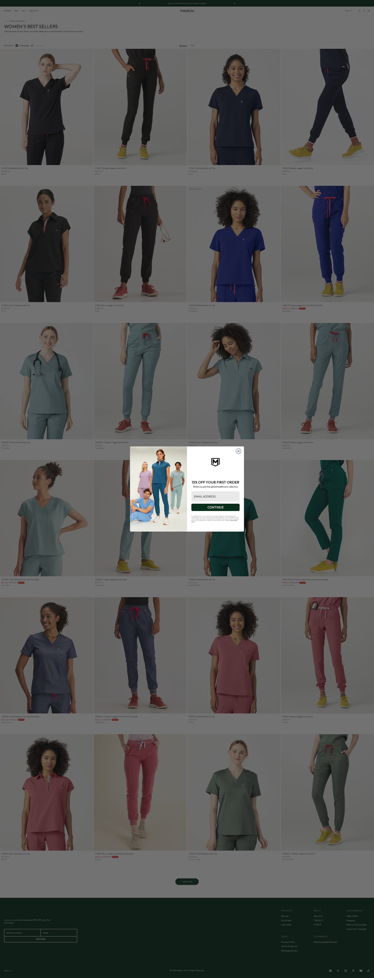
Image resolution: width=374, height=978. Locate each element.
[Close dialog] (238, 451)
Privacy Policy (233, 520)
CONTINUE (215, 507)
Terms (193, 522)
